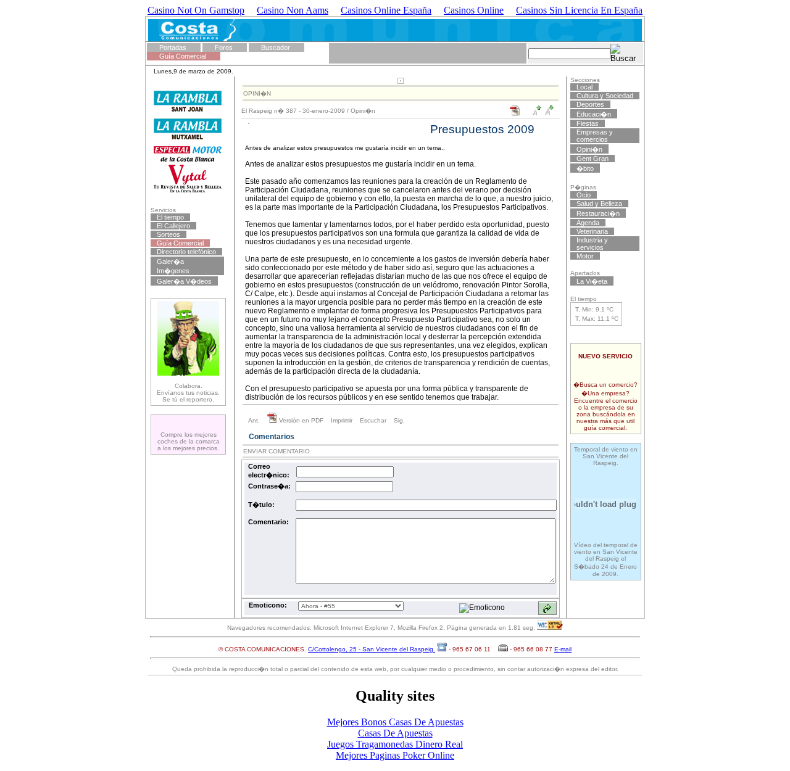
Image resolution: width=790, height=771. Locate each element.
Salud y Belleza (599, 203)
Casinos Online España (386, 10)
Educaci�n (593, 114)
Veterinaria (592, 231)
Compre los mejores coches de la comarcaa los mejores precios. (188, 441)
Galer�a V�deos (184, 281)
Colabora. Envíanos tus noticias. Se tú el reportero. (188, 392)
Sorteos (168, 234)
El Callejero (173, 225)
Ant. (254, 420)
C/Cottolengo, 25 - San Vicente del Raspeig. (371, 649)
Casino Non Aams (292, 10)
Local (584, 87)
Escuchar (373, 420)
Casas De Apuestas (395, 733)
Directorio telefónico (186, 251)
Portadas (172, 47)
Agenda (587, 222)
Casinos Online (474, 10)
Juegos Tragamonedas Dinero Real (395, 744)
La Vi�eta (591, 281)
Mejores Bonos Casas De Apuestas (395, 722)
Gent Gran (592, 158)
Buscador (275, 47)
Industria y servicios (592, 243)
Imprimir (341, 420)
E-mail (563, 649)
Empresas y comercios (594, 135)
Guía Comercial (182, 56)
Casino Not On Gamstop (196, 10)
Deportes (590, 104)
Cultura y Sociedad (604, 95)
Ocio (583, 195)
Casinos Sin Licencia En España (579, 10)
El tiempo (170, 217)
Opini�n (363, 110)
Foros (224, 47)
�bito (585, 168)
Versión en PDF (300, 420)
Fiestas (587, 123)
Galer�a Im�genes (173, 266)
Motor (585, 256)
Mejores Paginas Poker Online (395, 755)
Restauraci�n (598, 213)
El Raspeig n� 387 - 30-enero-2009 (293, 110)
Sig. (399, 420)
